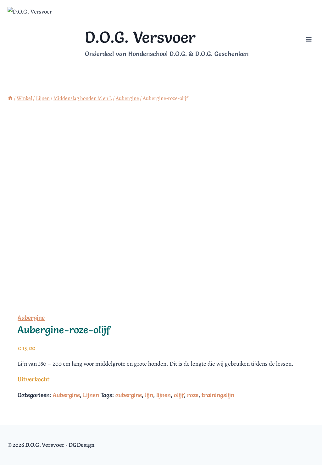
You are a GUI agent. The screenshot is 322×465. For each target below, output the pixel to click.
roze (192, 395)
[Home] (10, 98)
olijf (179, 395)
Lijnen (91, 395)
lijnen (163, 395)
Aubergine (31, 317)
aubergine (128, 395)
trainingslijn (218, 395)
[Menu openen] (308, 39)
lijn (149, 395)
